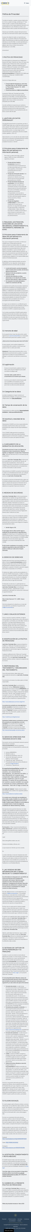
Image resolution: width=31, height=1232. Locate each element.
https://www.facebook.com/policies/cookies (12, 794)
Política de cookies (12, 1219)
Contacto (19, 1220)
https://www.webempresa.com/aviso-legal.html (13, 701)
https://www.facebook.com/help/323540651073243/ (14, 1139)
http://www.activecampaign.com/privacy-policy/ (13, 730)
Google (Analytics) (14, 763)
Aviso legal (20, 1219)
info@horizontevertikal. (7, 607)
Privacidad (4, 1219)
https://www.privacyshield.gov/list (14, 1029)
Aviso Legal (16, 972)
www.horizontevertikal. (14, 335)
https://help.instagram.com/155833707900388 (13, 1147)
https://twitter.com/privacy (12, 1142)
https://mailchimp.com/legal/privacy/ (11, 717)
